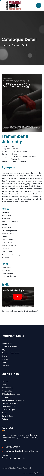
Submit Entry (7, 343)
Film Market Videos (10, 403)
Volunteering (7, 388)
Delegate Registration (11, 353)
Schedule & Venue (9, 346)
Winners (5, 362)
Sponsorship (7, 391)
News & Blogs (7, 416)
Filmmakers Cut (8, 406)
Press (4, 413)
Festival (5, 381)
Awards (5, 359)
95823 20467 (12, 446)
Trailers (5, 419)
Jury (3, 349)
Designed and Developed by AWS (32, 473)
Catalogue (6, 397)
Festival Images (8, 409)
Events (4, 356)
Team (4, 384)
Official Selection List (11, 394)
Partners (5, 365)
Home (4, 45)
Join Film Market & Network (13, 400)
